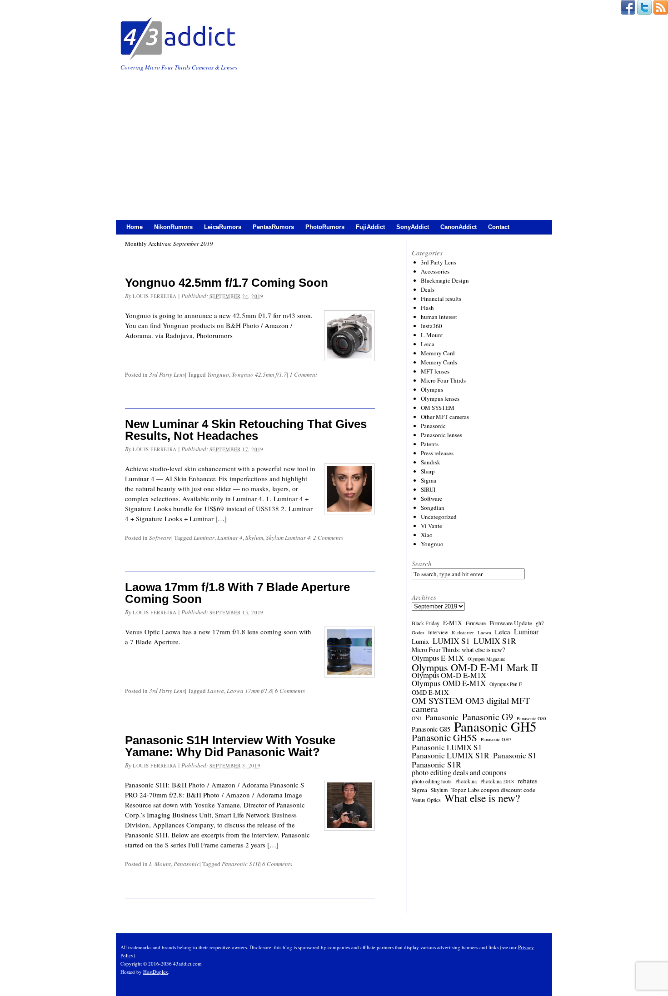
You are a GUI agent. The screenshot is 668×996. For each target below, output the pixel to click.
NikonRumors (173, 227)
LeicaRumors (222, 227)
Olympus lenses (440, 398)
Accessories (435, 271)
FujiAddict (370, 227)
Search (422, 563)
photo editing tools (432, 781)
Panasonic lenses (441, 435)
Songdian (432, 507)
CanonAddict (458, 227)
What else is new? (482, 798)
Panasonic (186, 864)
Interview (438, 632)
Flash (427, 308)
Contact (498, 227)
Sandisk (430, 462)
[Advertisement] (334, 140)
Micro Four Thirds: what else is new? (458, 650)
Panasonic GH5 (495, 726)
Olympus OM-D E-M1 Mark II (475, 667)
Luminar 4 (230, 537)
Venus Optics (426, 799)
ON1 (417, 718)
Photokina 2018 (497, 781)
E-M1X (452, 623)
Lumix (420, 641)
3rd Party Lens (167, 374)
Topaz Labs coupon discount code (493, 790)
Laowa (215, 691)
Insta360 (431, 326)
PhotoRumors (324, 227)
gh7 (540, 623)
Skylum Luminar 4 (288, 537)
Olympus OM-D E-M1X (449, 675)
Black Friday (425, 623)
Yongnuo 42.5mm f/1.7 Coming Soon (226, 282)
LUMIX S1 (451, 641)
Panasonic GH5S (444, 737)
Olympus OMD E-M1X (449, 683)
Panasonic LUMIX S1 (447, 747)
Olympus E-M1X (438, 658)
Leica (427, 344)
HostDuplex (155, 971)
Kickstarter (463, 632)
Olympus (432, 389)
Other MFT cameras (445, 417)
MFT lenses (435, 371)
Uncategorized (439, 517)
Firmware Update (510, 623)
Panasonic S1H (240, 864)
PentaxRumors (273, 227)
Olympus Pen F (505, 684)
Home (134, 227)
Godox (418, 632)
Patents (430, 444)
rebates (528, 781)
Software (160, 537)
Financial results (441, 298)
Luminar (204, 537)
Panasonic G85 (431, 729)
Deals (427, 289)
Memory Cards (439, 362)
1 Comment (303, 374)
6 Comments (290, 691)
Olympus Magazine (486, 659)
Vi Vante (431, 526)
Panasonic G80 (531, 718)
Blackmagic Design (445, 280)
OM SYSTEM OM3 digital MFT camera (471, 705)
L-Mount (160, 864)
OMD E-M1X (430, 692)
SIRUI (428, 489)
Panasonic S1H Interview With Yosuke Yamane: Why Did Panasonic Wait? (230, 746)
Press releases (437, 453)
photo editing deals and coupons (459, 772)
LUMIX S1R (495, 641)
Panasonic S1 (515, 756)
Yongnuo (218, 374)
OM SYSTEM (437, 407)
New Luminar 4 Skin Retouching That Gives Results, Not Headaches (246, 430)
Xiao (427, 535)
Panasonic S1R (436, 764)
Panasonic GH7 (496, 739)
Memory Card (438, 353)
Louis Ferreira (155, 296)
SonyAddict (412, 227)
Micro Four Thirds (443, 380)
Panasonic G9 (487, 717)
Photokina (466, 781)
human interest (439, 317)
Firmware (476, 623)
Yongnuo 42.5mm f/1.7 (259, 374)
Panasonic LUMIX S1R (450, 756)
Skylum (254, 537)
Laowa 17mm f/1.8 (249, 691)
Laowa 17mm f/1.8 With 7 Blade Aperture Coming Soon (237, 593)
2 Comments (328, 537)
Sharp (428, 471)
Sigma (428, 480)
